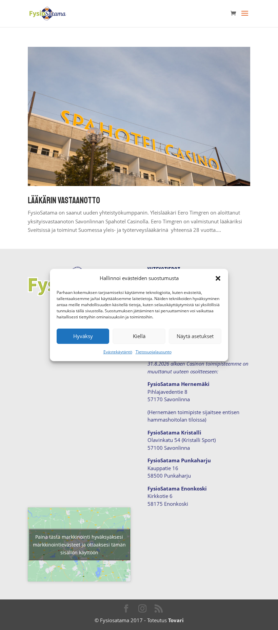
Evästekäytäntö (117, 352)
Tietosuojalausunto (154, 352)
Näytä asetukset (195, 336)
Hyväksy (83, 336)
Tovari (176, 620)
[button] (218, 278)
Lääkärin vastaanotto (64, 200)
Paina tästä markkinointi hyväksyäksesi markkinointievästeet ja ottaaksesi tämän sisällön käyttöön (79, 545)
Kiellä (139, 336)
